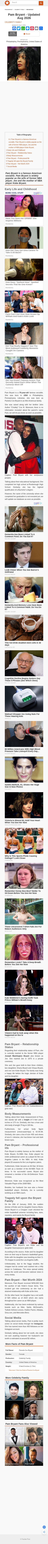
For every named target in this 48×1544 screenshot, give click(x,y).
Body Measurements (14, 156)
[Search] (41, 3)
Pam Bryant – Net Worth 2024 (17, 164)
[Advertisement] (24, 107)
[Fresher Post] (7, 3)
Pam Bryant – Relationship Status (19, 153)
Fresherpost (9, 9)
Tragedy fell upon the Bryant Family (19, 161)
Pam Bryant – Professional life (17, 158)
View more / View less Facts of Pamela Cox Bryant (24, 1370)
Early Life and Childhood (15, 150)
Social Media (11, 166)
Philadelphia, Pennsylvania (17, 41)
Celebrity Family (19, 9)
